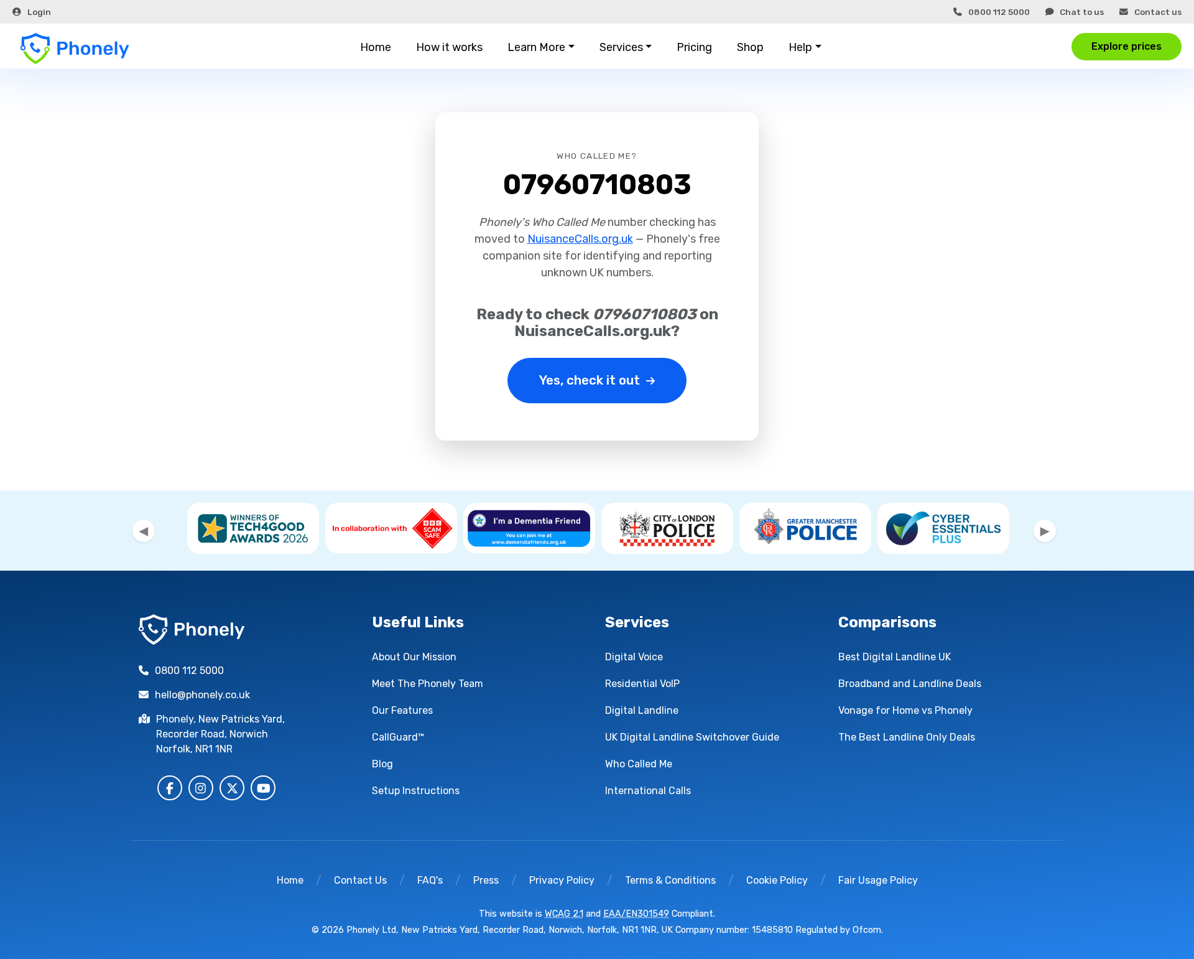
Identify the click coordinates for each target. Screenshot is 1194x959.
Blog (382, 764)
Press (486, 880)
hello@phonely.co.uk (202, 695)
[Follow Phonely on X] (232, 787)
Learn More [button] (536, 47)
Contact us (1158, 12)
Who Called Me (638, 764)
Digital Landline (641, 710)
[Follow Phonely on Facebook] (169, 787)
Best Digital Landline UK (894, 657)
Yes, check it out (589, 380)
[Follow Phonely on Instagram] (200, 787)
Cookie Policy (777, 880)
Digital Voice (634, 657)
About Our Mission (414, 657)
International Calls (648, 791)
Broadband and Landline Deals (909, 684)
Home (375, 47)
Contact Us (360, 880)
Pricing (694, 47)
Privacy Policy (562, 880)
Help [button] (800, 47)
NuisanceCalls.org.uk (580, 239)
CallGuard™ (398, 737)
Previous (143, 531)
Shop (750, 47)
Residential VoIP (642, 684)
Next (1045, 531)
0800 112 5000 (999, 12)
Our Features (402, 710)
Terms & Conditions (670, 880)
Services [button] (621, 47)
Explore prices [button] (1126, 46)
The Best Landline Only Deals (906, 737)
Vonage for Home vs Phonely (905, 710)
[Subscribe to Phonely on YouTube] (263, 787)
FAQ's (430, 880)
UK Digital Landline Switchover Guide (692, 737)
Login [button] (39, 12)
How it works (449, 47)
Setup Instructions (416, 791)
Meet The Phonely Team (427, 684)
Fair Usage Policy (878, 880)
